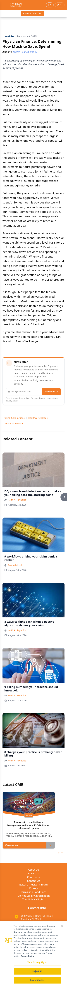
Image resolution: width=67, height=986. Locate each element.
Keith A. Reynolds (17, 499)
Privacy (33, 888)
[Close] (62, 926)
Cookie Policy (27, 956)
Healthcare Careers (38, 417)
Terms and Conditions (33, 892)
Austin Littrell (15, 565)
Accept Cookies (37, 980)
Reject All (37, 971)
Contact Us (33, 881)
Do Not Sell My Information (33, 895)
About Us (33, 869)
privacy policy (11, 400)
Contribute (33, 877)
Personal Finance (14, 423)
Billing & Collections (14, 417)
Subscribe (50, 391)
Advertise (33, 873)
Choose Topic (30, 13)
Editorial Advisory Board (33, 884)
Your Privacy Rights (33, 899)
